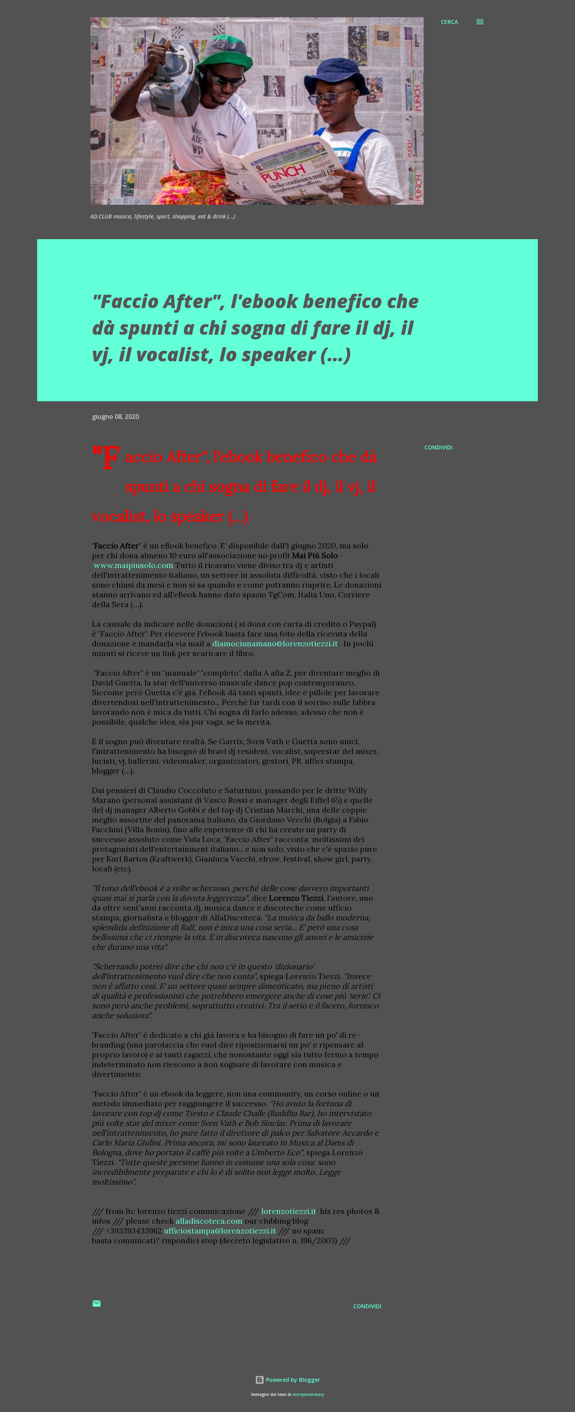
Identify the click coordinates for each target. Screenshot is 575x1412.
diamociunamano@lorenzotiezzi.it (275, 643)
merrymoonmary (308, 1394)
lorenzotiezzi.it (288, 1211)
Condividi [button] (438, 447)
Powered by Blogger (292, 1379)
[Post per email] (96, 1306)
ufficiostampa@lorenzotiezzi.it (220, 1230)
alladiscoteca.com (209, 1221)
